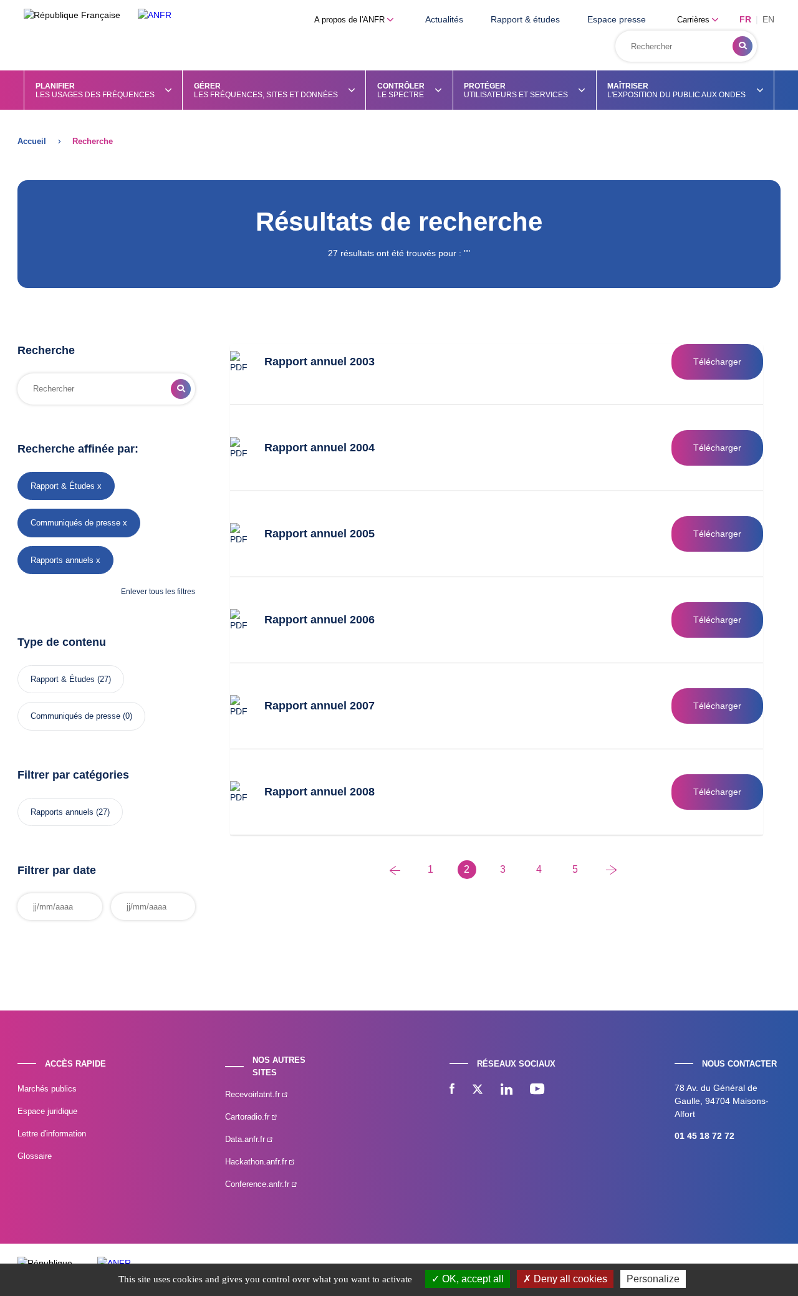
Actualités (444, 19)
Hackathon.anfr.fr (257, 1161)
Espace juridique (47, 1111)
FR (745, 19)
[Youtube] (537, 1090)
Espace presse (616, 19)
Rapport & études (525, 19)
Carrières (694, 19)
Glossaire (34, 1156)
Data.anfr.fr (246, 1139)
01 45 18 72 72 (704, 1136)
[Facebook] (451, 1090)
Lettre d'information (51, 1133)
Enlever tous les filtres (158, 591)
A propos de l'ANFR (350, 19)
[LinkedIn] (506, 1090)
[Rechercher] (742, 46)
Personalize (653, 1279)
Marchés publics (47, 1088)
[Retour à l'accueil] (154, 15)
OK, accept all (472, 1279)
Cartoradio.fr (248, 1116)
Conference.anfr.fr (258, 1184)
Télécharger (717, 362)
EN (768, 19)
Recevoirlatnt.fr (253, 1094)
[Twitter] (477, 1090)
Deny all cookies (569, 1279)
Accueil (31, 141)
